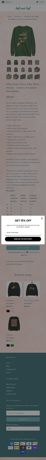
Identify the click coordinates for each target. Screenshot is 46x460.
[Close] (42, 218)
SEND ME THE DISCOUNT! (23, 239)
